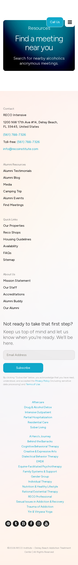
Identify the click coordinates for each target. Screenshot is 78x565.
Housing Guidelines (17, 239)
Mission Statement (17, 280)
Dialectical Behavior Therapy (40, 456)
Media (7, 184)
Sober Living (38, 427)
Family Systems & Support (40, 471)
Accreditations (14, 294)
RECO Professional (40, 496)
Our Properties (13, 225)
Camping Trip (12, 191)
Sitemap (9, 260)
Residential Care (38, 422)
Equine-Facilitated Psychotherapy (40, 466)
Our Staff (10, 287)
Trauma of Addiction (40, 506)
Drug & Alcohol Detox (38, 407)
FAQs (7, 253)
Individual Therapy (40, 481)
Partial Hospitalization (38, 417)
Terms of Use (33, 384)
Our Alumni (11, 308)
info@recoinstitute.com (20, 149)
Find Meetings (13, 205)
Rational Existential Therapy (40, 491)
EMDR (40, 461)
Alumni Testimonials (17, 171)
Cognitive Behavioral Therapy (40, 446)
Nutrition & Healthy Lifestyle (40, 486)
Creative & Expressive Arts (40, 451)
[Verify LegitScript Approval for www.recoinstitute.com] (39, 536)
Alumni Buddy (13, 301)
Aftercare (38, 402)
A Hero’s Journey (40, 436)
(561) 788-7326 (14, 135)
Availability (10, 246)
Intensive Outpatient (38, 412)
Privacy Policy (42, 380)
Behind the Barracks (40, 441)
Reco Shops (12, 232)
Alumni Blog (11, 177)
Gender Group (40, 476)
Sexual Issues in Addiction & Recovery (40, 501)
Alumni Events (13, 198)
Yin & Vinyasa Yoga (40, 511)
